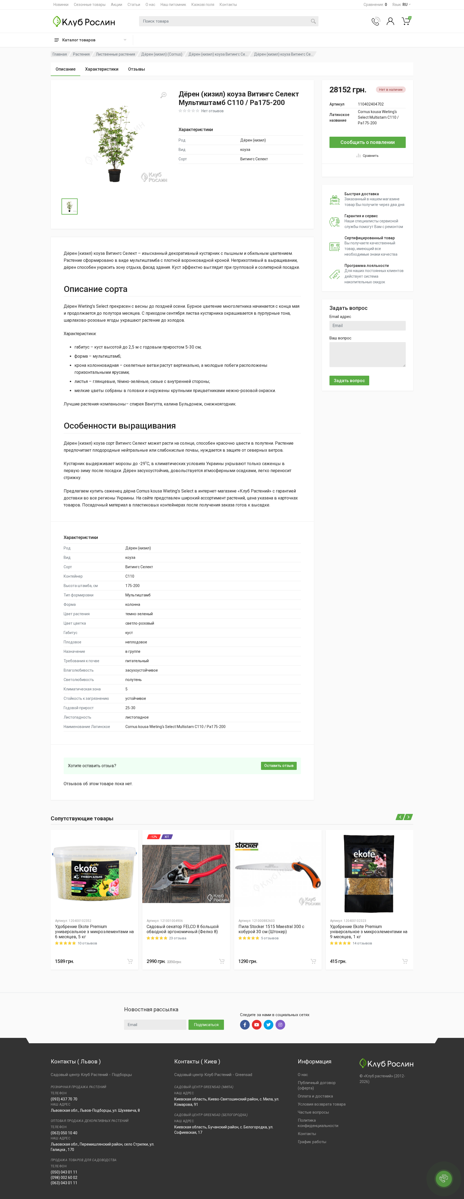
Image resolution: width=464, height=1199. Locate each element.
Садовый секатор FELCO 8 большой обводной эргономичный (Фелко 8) (183, 929)
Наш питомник (173, 4)
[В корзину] (130, 961)
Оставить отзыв (278, 765)
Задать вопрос (349, 380)
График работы (312, 1141)
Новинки (60, 4)
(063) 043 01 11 (64, 1183)
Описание (65, 69)
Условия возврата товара (322, 1104)
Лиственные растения (115, 54)
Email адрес (340, 316)
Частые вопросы (313, 1112)
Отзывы (136, 69)
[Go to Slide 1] (69, 206)
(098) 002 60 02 (64, 1177)
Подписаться (206, 1024)
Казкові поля (202, 4)
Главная (60, 54)
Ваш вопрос (340, 338)
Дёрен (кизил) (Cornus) (161, 54)
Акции (116, 4)
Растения (81, 54)
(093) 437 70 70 (64, 1099)
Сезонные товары (90, 4)
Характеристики (101, 69)
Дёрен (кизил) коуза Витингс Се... (218, 54)
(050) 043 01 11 (64, 1172)
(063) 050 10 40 (64, 1133)
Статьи (134, 4)
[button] (115, 143)
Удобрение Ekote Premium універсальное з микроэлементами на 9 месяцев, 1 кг (368, 931)
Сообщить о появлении (367, 142)
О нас (150, 4)
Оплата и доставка (315, 1096)
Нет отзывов (212, 111)
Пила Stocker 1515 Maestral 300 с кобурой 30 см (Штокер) (271, 929)
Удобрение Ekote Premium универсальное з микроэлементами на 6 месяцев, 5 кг (94, 931)
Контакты (228, 4)
